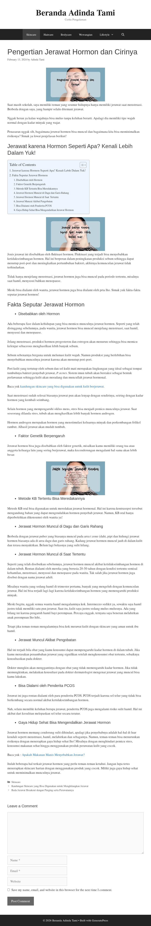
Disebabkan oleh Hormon (29, 180)
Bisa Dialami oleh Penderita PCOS (34, 205)
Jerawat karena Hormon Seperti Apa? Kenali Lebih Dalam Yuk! (49, 170)
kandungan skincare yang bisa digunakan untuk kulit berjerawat (62, 386)
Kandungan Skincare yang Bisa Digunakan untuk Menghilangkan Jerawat (49, 786)
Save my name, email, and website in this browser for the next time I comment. (61, 890)
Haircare (48, 34)
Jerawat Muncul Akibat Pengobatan (34, 201)
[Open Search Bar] (122, 34)
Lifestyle (105, 34)
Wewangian (85, 34)
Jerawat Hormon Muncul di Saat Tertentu (37, 197)
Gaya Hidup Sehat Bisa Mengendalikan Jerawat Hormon (45, 210)
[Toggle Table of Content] (81, 165)
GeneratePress (100, 920)
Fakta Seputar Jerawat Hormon (30, 175)
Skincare (31, 34)
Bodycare (66, 34)
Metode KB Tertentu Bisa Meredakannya (37, 188)
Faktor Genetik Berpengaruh (30, 184)
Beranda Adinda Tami (75, 12)
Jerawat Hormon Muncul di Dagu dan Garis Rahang (42, 192)
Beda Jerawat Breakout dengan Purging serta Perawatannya (42, 790)
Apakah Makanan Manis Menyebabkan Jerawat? (54, 755)
